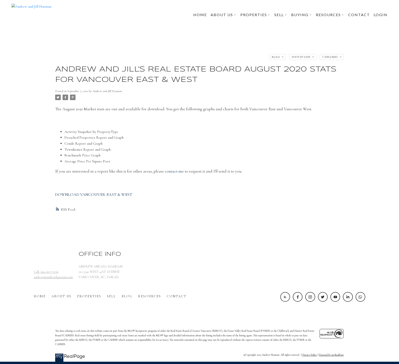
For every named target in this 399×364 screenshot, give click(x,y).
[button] (285, 297)
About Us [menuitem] (222, 14)
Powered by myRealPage (331, 354)
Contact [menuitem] (359, 14)
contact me (174, 171)
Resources (149, 296)
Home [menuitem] (200, 14)
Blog (127, 296)
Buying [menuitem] (299, 14)
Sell (111, 296)
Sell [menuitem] (279, 14)
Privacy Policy (309, 354)
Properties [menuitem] (253, 14)
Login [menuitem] (380, 14)
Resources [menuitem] (328, 14)
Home (40, 296)
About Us (61, 296)
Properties (89, 296)
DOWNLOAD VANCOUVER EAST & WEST (93, 194)
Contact (177, 296)
